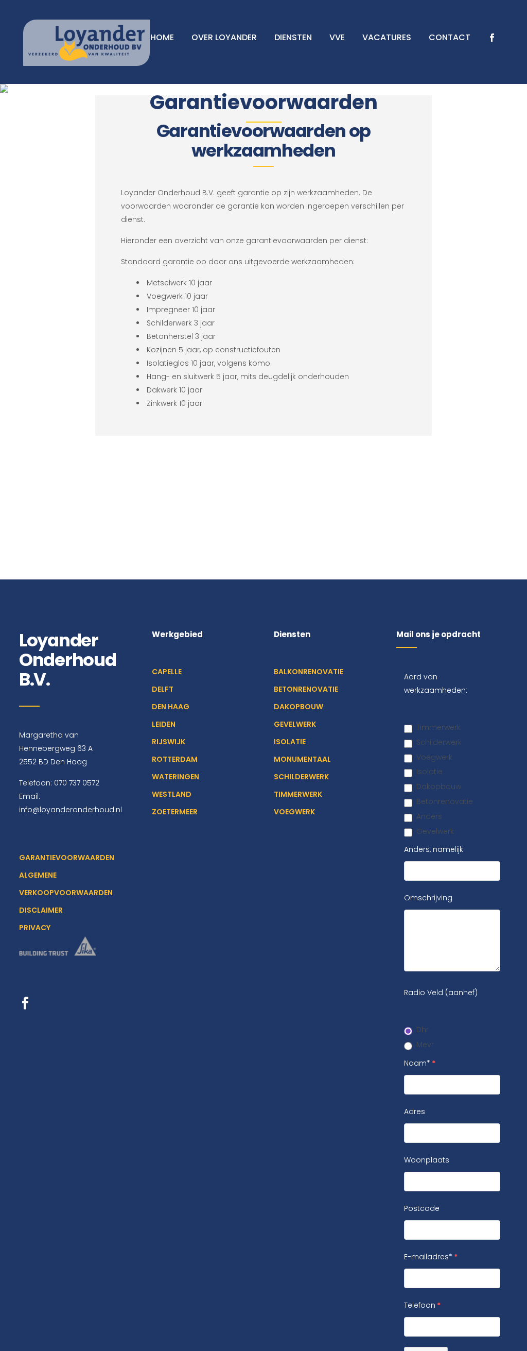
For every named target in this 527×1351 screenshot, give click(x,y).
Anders (429, 816)
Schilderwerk (301, 777)
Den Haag (170, 707)
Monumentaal (302, 759)
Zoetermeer (175, 812)
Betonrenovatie (306, 689)
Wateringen (175, 777)
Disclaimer (41, 910)
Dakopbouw (298, 707)
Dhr (422, 1029)
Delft (162, 689)
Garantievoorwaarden (66, 857)
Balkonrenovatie (308, 671)
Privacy (34, 927)
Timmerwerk (298, 794)
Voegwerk (294, 812)
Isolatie (290, 742)
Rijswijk (168, 742)
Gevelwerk (295, 724)
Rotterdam (175, 759)
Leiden (163, 724)
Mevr (425, 1044)
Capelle (167, 671)
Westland (171, 794)
